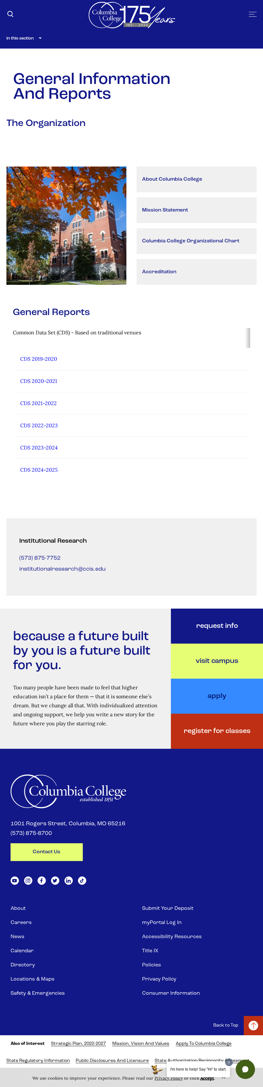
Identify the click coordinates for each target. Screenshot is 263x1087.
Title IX (150, 951)
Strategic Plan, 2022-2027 (78, 1043)
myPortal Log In (162, 922)
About (18, 908)
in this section (20, 38)
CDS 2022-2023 (39, 425)
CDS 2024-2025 (39, 470)
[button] (245, 1069)
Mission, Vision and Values (140, 1043)
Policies (151, 965)
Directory (23, 965)
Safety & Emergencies (38, 993)
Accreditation (159, 272)
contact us (46, 852)
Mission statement (165, 210)
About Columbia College (172, 179)
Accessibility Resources (172, 936)
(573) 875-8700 (31, 834)
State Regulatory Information (38, 1060)
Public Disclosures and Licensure (112, 1060)
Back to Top (225, 1025)
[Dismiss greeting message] (229, 1062)
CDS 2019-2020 (38, 359)
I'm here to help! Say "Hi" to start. (198, 1069)
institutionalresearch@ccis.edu (62, 569)
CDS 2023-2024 (39, 447)
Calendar (22, 951)
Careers (21, 922)
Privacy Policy (159, 979)
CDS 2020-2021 (38, 381)
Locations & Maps (33, 979)
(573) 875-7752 (40, 558)
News (17, 936)
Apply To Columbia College (204, 1043)
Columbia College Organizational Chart (190, 241)
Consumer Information (171, 993)
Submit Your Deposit (167, 908)
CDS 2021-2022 (38, 403)
